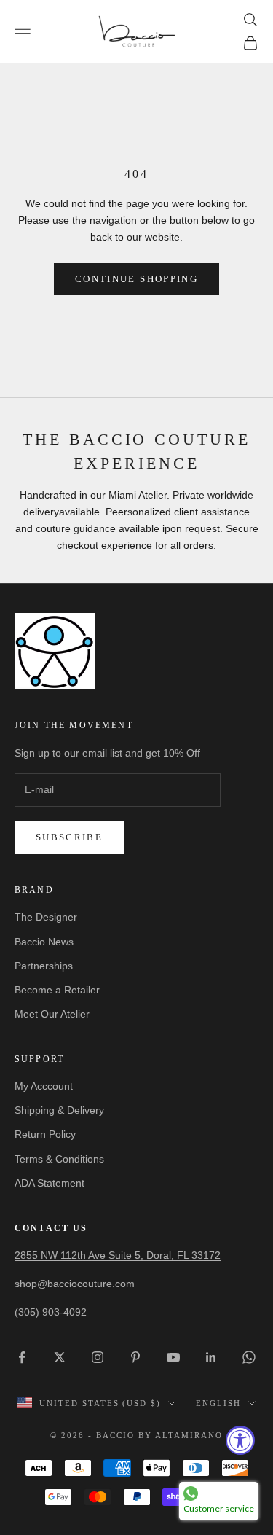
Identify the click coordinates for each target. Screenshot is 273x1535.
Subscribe (69, 837)
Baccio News (44, 942)
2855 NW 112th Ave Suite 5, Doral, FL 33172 (118, 1255)
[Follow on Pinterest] (135, 1357)
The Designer (46, 917)
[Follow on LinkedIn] (211, 1357)
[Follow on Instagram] (97, 1357)
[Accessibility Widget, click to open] (240, 1440)
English (218, 1403)
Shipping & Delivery (59, 1110)
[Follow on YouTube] (173, 1357)
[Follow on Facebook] (22, 1357)
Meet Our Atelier (52, 1014)
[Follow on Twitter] (59, 1357)
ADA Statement (49, 1183)
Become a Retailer (57, 990)
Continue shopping (136, 278)
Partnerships (44, 966)
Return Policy (45, 1134)
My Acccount (44, 1086)
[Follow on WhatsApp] (249, 1357)
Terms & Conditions (59, 1159)
